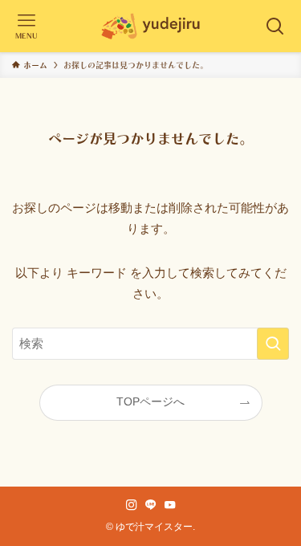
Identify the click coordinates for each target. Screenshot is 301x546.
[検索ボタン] (275, 26)
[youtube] (170, 505)
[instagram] (131, 505)
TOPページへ (150, 402)
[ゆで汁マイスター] (151, 26)
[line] (151, 505)
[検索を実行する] (273, 344)
